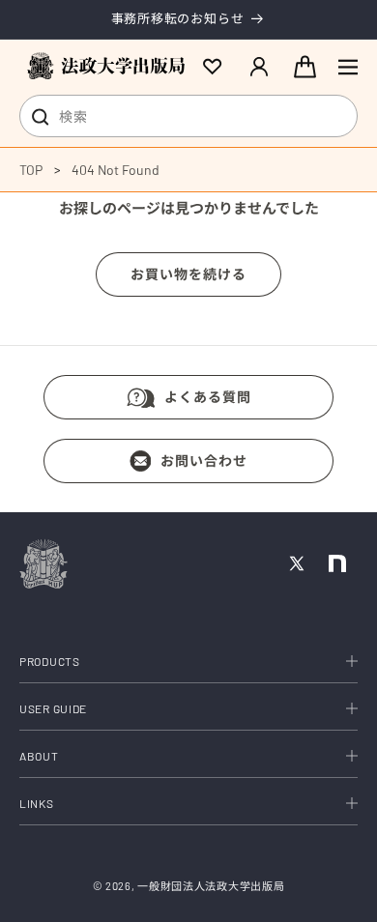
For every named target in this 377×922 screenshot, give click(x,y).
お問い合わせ (203, 460)
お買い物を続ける (188, 274)
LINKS (36, 803)
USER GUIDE (53, 708)
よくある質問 (207, 397)
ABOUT (39, 756)
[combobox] (188, 116)
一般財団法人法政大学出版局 (210, 885)
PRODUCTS (49, 661)
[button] (348, 66)
